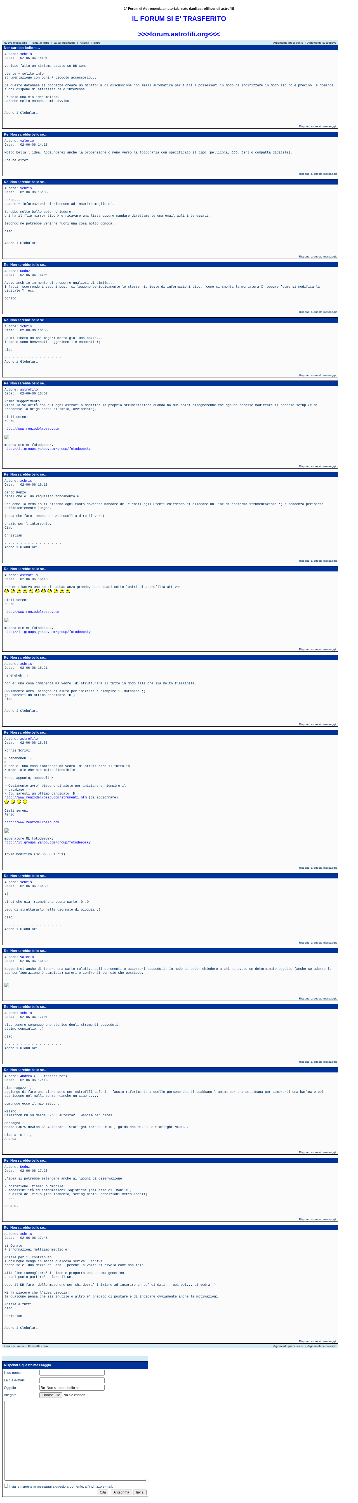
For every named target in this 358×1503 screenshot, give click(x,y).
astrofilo (29, 390)
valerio (27, 141)
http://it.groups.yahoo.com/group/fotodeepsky (47, 449)
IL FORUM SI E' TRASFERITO (179, 18)
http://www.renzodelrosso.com (31, 429)
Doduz (25, 271)
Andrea (26, 1076)
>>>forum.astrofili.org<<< (179, 34)
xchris (26, 54)
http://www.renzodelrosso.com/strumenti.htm (45, 798)
